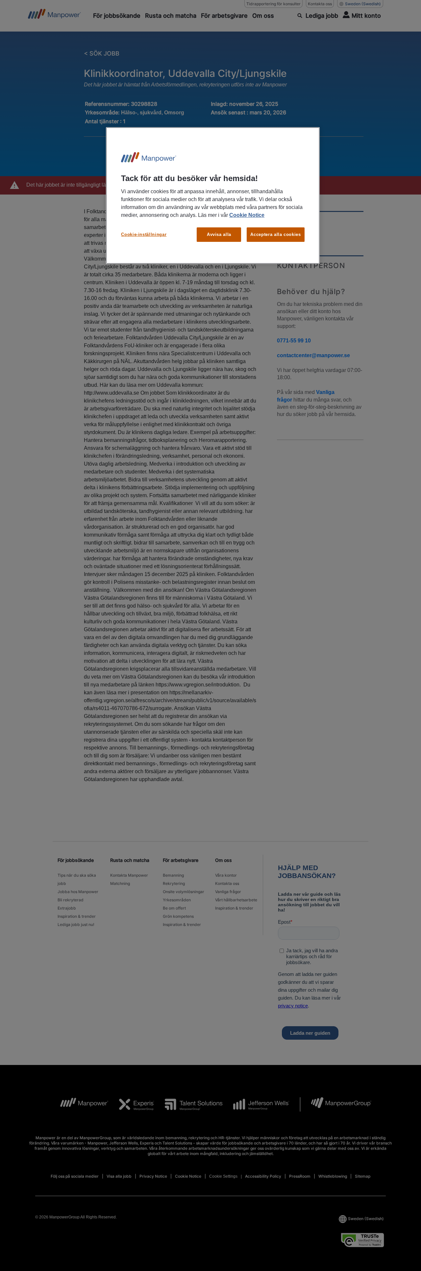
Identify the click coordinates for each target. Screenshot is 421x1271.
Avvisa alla (219, 234)
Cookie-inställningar (143, 234)
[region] (213, 195)
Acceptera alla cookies (275, 234)
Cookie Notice (246, 215)
